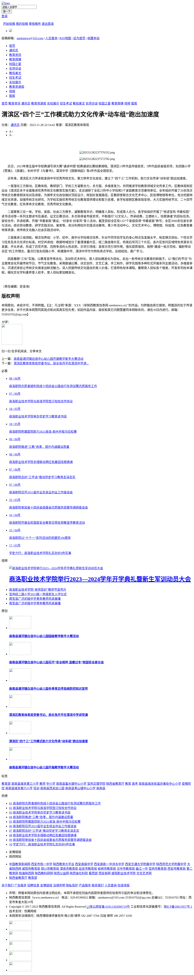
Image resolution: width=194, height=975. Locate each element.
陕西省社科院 (79, 873)
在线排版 (123, 885)
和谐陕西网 (26, 873)
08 (10, 835)
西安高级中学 (84, 864)
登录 (5, 16)
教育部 (6, 783)
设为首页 (79, 38)
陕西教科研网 (44, 873)
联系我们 (98, 885)
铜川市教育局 (50, 868)
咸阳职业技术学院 (123, 873)
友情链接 (46, 885)
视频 (12, 91)
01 (10, 803)
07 (10, 830)
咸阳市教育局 (31, 868)
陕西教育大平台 (63, 864)
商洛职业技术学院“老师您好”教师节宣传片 (37, 589)
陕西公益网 (61, 873)
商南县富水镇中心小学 (71, 783)
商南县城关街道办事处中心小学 (160, 783)
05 (10, 821)
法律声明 (59, 885)
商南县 (100, 788)
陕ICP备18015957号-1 (178, 906)
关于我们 (8, 885)
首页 (12, 45)
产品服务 (85, 885)
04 (10, 817)
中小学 (50, 783)
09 (10, 839)
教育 (128, 783)
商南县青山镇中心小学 (80, 788)
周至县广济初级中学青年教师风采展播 (35, 598)
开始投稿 (9, 23)
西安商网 (105, 873)
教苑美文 (15, 73)
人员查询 (51, 38)
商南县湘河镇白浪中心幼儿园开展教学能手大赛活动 (48, 358)
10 (10, 844)
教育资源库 (16, 86)
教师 (42, 783)
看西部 (93, 873)
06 (10, 826)
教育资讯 (15, 55)
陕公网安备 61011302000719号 (110, 906)
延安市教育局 (88, 868)
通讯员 (13, 50)
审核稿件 (35, 23)
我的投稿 (22, 23)
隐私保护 (72, 885)
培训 (36, 788)
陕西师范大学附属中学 (171, 864)
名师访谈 (15, 68)
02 (10, 808)
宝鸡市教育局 (158, 868)
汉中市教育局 (126, 868)
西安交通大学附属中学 (140, 864)
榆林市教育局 (107, 868)
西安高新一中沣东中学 (109, 864)
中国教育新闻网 (19, 864)
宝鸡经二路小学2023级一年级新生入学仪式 (38, 594)
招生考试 (15, 77)
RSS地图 (65, 38)
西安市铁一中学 (41, 864)
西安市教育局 (176, 868)
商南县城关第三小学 (25, 783)
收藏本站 (93, 38)
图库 (12, 96)
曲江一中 (142, 868)
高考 (135, 783)
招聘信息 (33, 885)
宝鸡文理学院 (96, 783)
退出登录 (48, 23)
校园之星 (15, 64)
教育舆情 (15, 59)
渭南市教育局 (69, 868)
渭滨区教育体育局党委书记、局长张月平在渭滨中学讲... (51, 363)
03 (10, 812)
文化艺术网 (144, 873)
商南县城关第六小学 (19, 788)
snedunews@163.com (30, 38)
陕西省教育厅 (115, 783)
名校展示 (15, 82)
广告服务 (20, 885)
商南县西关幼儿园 (52, 788)
